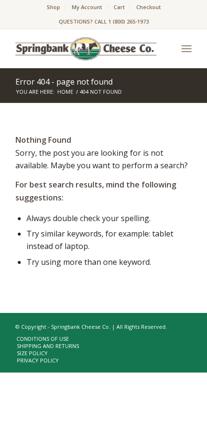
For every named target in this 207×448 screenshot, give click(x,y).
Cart (119, 7)
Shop (53, 7)
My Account (87, 7)
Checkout (148, 7)
